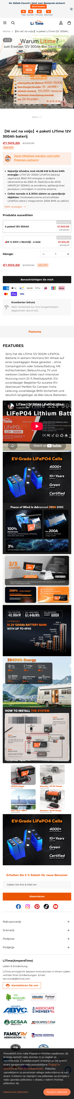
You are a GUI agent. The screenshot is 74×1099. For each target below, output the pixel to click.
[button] (69, 23)
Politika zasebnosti (30, 1068)
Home (6, 31)
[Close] (71, 9)
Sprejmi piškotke (57, 1092)
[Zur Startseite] (37, 23)
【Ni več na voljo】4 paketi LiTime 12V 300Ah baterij (41, 31)
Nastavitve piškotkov (16, 1092)
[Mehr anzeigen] (68, 921)
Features (35, 331)
